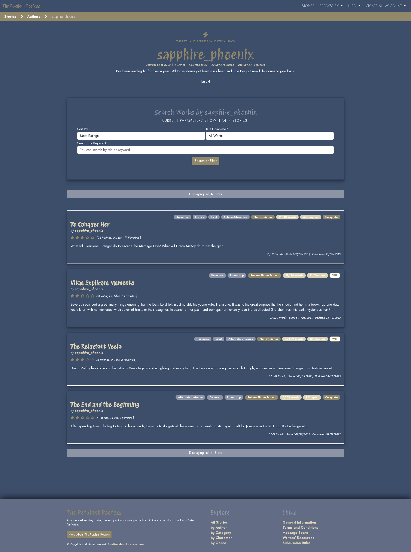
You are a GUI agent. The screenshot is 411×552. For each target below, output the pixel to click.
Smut (214, 217)
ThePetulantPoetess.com (126, 544)
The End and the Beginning (105, 404)
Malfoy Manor (263, 217)
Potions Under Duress (264, 275)
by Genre (218, 542)
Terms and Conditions (300, 527)
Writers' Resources (298, 537)
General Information (299, 522)
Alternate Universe (240, 339)
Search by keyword (91, 143)
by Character (221, 537)
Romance (182, 217)
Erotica (199, 217)
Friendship (237, 275)
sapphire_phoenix (89, 230)
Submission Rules (297, 542)
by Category (221, 532)
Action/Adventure (235, 217)
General (214, 397)
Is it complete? (217, 129)
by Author (219, 527)
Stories (308, 5)
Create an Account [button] (384, 5)
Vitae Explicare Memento (102, 283)
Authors (33, 16)
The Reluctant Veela (96, 346)
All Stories (219, 522)
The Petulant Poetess (21, 6)
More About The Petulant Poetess (89, 534)
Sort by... (84, 129)
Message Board (295, 532)
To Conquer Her (90, 224)
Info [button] (352, 5)
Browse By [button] (330, 5)
